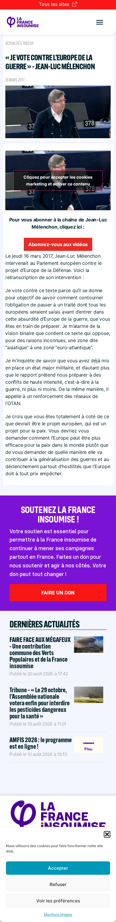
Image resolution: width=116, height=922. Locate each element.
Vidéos (28, 43)
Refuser (58, 884)
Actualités (13, 43)
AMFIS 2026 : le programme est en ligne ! (41, 743)
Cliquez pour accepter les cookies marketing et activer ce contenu (58, 180)
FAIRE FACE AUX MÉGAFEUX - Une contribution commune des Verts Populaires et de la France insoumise (40, 652)
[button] (107, 834)
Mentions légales (58, 914)
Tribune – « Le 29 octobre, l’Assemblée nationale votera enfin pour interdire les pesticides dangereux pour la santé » (40, 703)
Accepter (58, 868)
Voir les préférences (58, 901)
